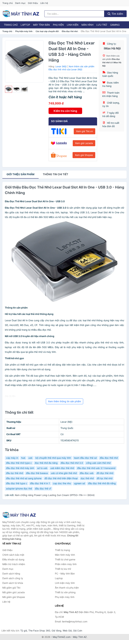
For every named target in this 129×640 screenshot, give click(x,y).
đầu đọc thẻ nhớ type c (19, 462)
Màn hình (87, 24)
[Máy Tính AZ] (19, 515)
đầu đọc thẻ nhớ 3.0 (72, 462)
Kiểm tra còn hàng (65, 111)
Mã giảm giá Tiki (11, 587)
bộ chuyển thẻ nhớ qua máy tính (53, 457)
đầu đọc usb (87, 473)
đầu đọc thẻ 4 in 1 (40, 483)
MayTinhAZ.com (62, 636)
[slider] (8, 89)
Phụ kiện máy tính (23, 31)
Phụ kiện (58, 24)
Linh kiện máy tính (65, 582)
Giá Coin (77, 630)
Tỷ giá (23, 630)
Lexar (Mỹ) (61, 66)
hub (23, 457)
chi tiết (55, 174)
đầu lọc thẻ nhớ (14, 473)
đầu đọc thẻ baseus (37, 473)
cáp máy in (12, 457)
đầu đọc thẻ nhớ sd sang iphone (23, 478)
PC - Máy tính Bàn (65, 573)
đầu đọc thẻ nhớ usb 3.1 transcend (96, 468)
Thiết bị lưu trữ (63, 568)
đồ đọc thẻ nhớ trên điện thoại (61, 478)
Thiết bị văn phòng (65, 592)
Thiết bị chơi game (65, 559)
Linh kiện (72, 24)
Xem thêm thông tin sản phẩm (64, 401)
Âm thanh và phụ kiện (67, 587)
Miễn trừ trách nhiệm (13, 564)
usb (30, 457)
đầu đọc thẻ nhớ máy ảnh (20, 468)
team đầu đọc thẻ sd (85, 457)
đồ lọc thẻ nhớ (104, 478)
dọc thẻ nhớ (87, 478)
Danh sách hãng (11, 573)
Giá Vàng (56, 630)
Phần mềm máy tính (66, 564)
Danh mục (20, 3)
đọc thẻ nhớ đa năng (46, 462)
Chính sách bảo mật (13, 554)
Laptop (25, 24)
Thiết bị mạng (62, 550)
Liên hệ (44, 3)
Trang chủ (7, 3)
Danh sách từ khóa (12, 582)
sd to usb (42, 468)
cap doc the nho (62, 483)
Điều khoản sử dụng (13, 559)
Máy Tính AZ (80, 636)
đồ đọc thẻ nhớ (105, 473)
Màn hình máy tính (65, 554)
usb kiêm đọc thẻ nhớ (62, 468)
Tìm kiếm (117, 13)
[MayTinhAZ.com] (20, 14)
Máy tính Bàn (41, 24)
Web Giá (67, 630)
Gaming (115, 24)
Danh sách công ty (12, 578)
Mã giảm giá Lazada (13, 592)
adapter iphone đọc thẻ (19, 488)
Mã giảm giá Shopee (13, 597)
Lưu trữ (101, 24)
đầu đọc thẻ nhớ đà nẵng (102, 483)
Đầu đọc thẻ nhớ (70, 31)
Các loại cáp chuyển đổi (47, 31)
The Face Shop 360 (39, 630)
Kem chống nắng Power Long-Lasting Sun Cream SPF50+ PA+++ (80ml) (55, 495)
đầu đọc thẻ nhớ (109, 457)
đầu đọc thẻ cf (43, 488)
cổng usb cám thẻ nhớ (98, 462)
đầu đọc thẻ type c (16, 483)
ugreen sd (79, 483)
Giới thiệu (33, 3)
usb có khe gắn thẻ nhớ (64, 473)
